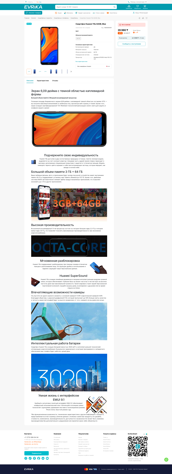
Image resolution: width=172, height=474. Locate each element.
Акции (80, 437)
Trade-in (105, 437)
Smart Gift (105, 448)
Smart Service (107, 442)
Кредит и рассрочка (83, 444)
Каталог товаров (83, 439)
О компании (57, 437)
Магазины (56, 439)
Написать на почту (31, 444)
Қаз (40, 2)
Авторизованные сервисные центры (61, 449)
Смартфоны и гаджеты (45, 18)
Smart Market (106, 446)
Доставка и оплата (83, 442)
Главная (27, 18)
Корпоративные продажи (60, 442)
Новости (56, 444)
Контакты (56, 454)
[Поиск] (114, 7)
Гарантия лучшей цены (84, 448)
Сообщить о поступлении (131, 44)
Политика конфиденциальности (109, 469)
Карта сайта (121, 469)
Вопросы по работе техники (86, 455)
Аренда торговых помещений (62, 452)
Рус (38, 2)
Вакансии (56, 446)
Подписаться (36, 453)
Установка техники (108, 450)
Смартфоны (75, 18)
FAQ (79, 453)
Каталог (34, 18)
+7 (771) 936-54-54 (31, 437)
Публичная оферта (83, 450)
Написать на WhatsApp (32, 442)
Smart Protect (106, 439)
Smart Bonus (106, 444)
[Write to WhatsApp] (166, 460)
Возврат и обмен (83, 446)
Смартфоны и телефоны (62, 18)
